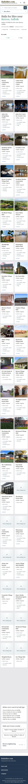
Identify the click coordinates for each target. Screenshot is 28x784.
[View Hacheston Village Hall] (21, 331)
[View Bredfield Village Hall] (7, 205)
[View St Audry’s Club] (21, 139)
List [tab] (8, 37)
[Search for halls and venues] (25, 7)
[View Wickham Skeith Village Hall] (7, 139)
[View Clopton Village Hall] (21, 300)
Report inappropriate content (17, 782)
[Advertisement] (14, 51)
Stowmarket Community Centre (5, 628)
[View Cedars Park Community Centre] (21, 72)
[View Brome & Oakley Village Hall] (7, 171)
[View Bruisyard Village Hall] (21, 423)
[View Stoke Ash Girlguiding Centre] (7, 106)
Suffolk (3, 86)
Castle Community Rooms (5, 531)
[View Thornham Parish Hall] (7, 391)
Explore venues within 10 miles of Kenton (14, 730)
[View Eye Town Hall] (21, 268)
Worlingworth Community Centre (6, 433)
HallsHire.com (7, 758)
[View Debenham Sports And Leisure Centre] (7, 488)
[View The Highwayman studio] (21, 391)
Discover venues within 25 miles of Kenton (14, 735)
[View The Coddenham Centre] (7, 457)
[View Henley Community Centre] (7, 72)
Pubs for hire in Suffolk (9, 719)
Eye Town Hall (20, 276)
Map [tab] (21, 37)
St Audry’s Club (20, 147)
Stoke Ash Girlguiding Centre (5, 116)
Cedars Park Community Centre (19, 82)
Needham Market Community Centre (21, 181)
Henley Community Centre (5, 82)
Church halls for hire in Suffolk (11, 710)
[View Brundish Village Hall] (7, 268)
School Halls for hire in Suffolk (11, 715)
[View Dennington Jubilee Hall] (21, 236)
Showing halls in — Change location (12, 26)
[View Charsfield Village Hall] (21, 457)
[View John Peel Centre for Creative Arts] (21, 106)
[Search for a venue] (20, 2)
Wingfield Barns (6, 657)
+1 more (18, 96)
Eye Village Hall (20, 657)
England (8, 86)
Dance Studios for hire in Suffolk (12, 712)
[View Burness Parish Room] (7, 300)
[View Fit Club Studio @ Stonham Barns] (7, 363)
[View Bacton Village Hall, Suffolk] (21, 363)
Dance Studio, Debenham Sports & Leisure (21, 597)
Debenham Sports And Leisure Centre (7, 498)
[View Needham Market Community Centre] (21, 171)
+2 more (4, 96)
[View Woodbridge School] (7, 236)
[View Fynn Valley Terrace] (21, 205)
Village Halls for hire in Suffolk (11, 717)
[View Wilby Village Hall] (7, 331)
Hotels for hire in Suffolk (10, 714)
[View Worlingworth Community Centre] (7, 423)
